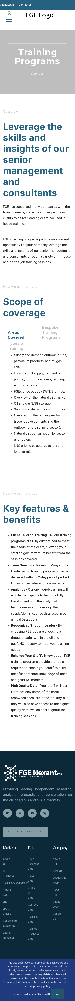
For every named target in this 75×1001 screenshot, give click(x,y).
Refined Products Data (33, 933)
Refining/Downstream (16, 882)
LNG (5, 901)
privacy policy (42, 986)
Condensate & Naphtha (10, 923)
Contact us (25, 4)
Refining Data (33, 919)
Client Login (7, 4)
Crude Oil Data (31, 892)
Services (37, 73)
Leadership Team (59, 880)
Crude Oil (6, 861)
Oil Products (8, 873)
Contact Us (57, 916)
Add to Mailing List (25, 831)
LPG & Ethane (7, 911)
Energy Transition (9, 935)
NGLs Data (31, 878)
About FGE (56, 861)
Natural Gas (7, 892)
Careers (58, 870)
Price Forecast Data (33, 863)
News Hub (56, 892)
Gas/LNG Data (33, 907)
